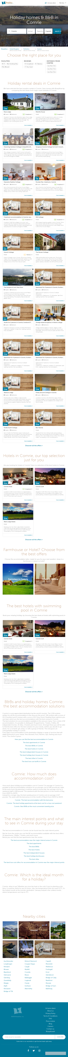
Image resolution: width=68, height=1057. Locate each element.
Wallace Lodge (8, 392)
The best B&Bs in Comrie (34, 746)
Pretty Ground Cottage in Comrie (46, 392)
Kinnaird (6, 967)
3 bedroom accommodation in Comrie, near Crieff (19, 217)
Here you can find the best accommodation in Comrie (34, 739)
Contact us (50, 1029)
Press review (50, 1021)
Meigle (6, 983)
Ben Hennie (39, 427)
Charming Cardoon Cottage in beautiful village (18, 147)
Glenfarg (7, 978)
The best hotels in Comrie (34, 749)
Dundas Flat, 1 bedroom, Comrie (46, 182)
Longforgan (8, 964)
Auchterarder (8, 961)
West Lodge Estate (9, 521)
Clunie (27, 983)
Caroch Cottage (9, 252)
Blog (50, 1024)
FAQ (50, 1018)
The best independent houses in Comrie (34, 752)
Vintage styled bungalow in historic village (49, 322)
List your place (50, 1008)
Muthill (27, 969)
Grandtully (7, 980)
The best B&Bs (34, 847)
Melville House (40, 112)
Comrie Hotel (8, 486)
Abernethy (28, 989)
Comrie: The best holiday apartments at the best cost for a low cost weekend (34, 803)
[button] (28, 1050)
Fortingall (49, 969)
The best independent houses (34, 853)
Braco (27, 975)
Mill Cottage (39, 217)
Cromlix (27, 972)
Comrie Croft (40, 486)
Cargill (27, 967)
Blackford (7, 972)
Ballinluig (49, 989)
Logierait (28, 980)
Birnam (6, 969)
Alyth (5, 986)
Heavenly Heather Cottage (12, 182)
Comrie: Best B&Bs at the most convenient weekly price (34, 806)
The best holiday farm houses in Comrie (34, 755)
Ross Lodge (7, 112)
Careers (50, 1026)
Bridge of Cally (51, 978)
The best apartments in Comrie (34, 742)
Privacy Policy (50, 1013)
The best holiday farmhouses (34, 856)
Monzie (48, 983)
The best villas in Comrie (34, 758)
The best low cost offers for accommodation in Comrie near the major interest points (34, 862)
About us (50, 1011)
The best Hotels (34, 850)
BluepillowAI (50, 1031)
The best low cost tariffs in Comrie (34, 761)
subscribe (60, 1037)
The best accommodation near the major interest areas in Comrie (34, 840)
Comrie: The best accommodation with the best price (34, 800)
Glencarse (7, 975)
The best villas (34, 859)
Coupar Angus (30, 964)
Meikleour (49, 967)
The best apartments (34, 843)
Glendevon (50, 975)
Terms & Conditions (50, 1016)
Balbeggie (28, 978)
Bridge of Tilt (8, 991)
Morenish (49, 964)
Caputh (48, 961)
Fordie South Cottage (10, 427)
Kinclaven (7, 989)
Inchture (28, 986)
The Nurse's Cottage (42, 252)
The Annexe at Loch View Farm (13, 287)
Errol (47, 972)
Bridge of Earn (51, 986)
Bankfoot (49, 980)
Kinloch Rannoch (31, 961)
